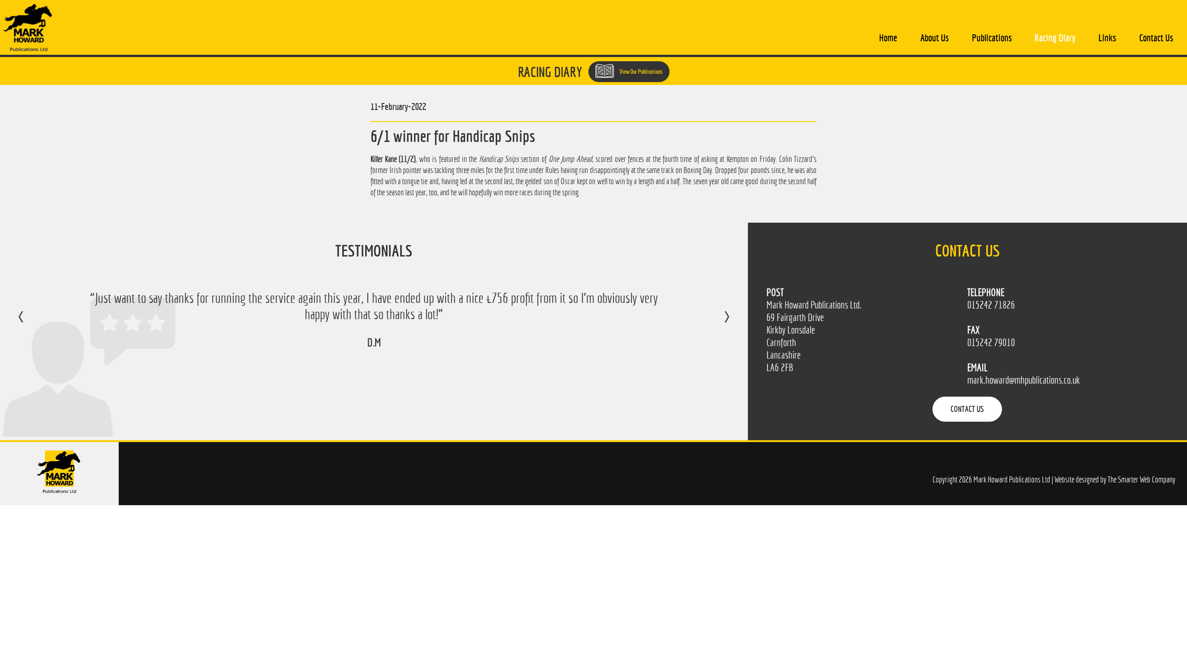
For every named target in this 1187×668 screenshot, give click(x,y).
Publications (992, 37)
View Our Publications (641, 71)
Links (1107, 37)
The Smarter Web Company (1141, 479)
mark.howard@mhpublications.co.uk (1023, 380)
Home (888, 37)
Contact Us (1156, 37)
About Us (934, 37)
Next (717, 323)
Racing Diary (1054, 37)
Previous (30, 323)
